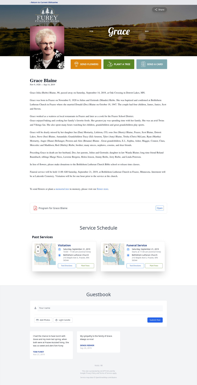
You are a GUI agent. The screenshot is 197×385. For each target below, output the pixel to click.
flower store (102, 188)
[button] (45, 251)
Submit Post (155, 320)
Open (160, 208)
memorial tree (62, 188)
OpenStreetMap (101, 377)
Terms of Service (106, 373)
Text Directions (66, 266)
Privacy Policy (91, 373)
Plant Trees (85, 266)
